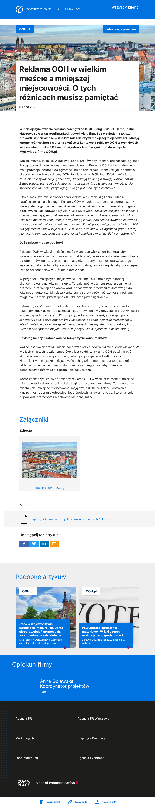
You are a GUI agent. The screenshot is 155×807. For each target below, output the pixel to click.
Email (54, 544)
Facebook (24, 544)
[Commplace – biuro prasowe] (49, 9)
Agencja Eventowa (91, 758)
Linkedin (44, 544)
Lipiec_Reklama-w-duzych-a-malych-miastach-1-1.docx (71, 519)
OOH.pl (24, 29)
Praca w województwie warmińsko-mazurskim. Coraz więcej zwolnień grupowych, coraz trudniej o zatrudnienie (41, 629)
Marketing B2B (26, 738)
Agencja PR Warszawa (93, 718)
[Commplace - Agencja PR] (47, 783)
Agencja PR (24, 718)
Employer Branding (91, 738)
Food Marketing (27, 758)
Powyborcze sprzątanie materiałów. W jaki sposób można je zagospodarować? (102, 631)
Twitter (34, 544)
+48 (43, 692)
